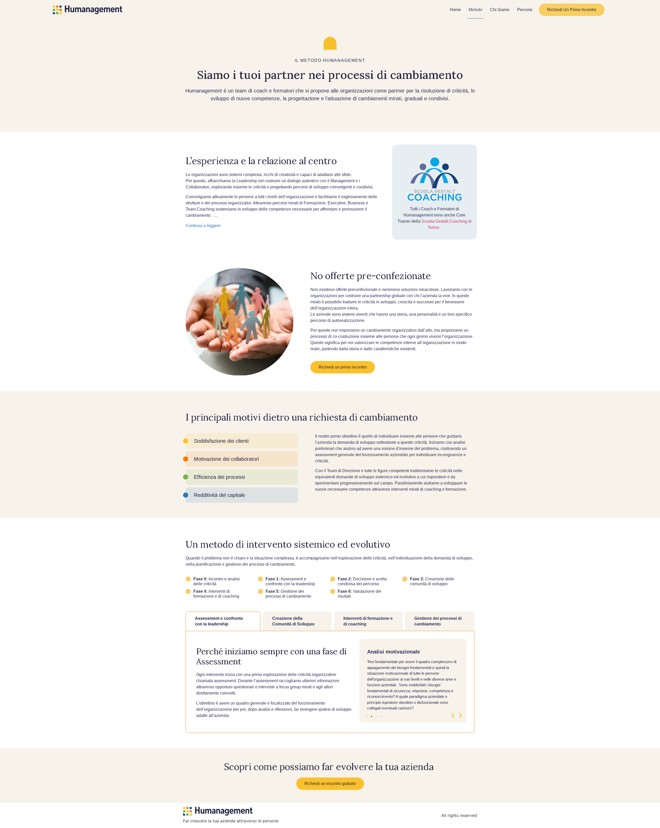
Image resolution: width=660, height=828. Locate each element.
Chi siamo (499, 9)
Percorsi (524, 9)
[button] (453, 715)
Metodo (475, 9)
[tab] (223, 621)
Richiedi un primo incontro (571, 9)
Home (455, 9)
